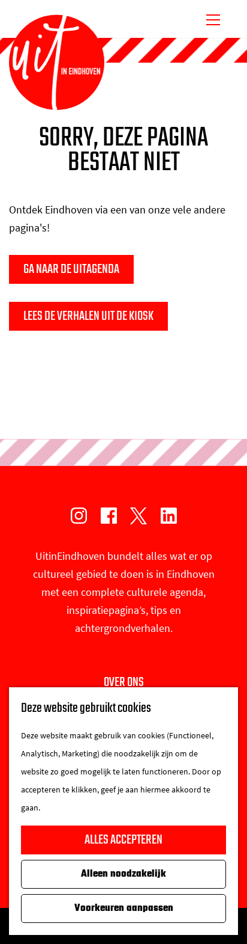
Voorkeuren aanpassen (123, 908)
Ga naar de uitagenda (71, 269)
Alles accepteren (123, 840)
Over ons (124, 682)
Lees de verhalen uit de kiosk (88, 316)
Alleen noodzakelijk (123, 874)
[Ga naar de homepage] (56, 62)
